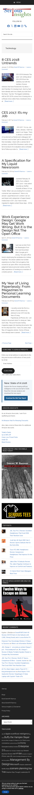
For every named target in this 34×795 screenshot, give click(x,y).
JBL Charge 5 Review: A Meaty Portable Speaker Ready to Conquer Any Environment (16, 652)
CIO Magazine (16, 740)
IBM (20, 754)
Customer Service (13, 743)
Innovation (24, 754)
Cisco (24, 740)
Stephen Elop (10, 772)
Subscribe (8, 371)
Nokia (8, 769)
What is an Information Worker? (22, 643)
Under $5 (5, 440)
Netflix (4, 769)
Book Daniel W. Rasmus (9, 698)
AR (11, 734)
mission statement (25, 764)
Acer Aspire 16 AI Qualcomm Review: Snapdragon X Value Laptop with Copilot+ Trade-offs (16, 674)
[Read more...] (9, 101)
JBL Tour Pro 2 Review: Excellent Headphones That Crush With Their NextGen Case (21, 533)
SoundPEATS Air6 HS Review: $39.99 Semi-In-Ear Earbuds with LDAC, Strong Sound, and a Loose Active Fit (16, 635)
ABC (3, 734)
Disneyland (5, 747)
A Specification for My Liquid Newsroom (16, 163)
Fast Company (12, 750)
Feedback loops (19, 750)
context (28, 740)
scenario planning (19, 768)
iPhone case (6, 756)
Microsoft (14, 764)
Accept (5, 792)
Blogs (3, 694)
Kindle (14, 756)
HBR (14, 754)
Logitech (8, 760)
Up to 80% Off (6, 435)
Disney (23, 743)
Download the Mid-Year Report (16, 398)
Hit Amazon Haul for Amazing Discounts (15, 420)
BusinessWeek (5, 740)
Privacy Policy (6, 710)
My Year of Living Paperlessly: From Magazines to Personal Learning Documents (16, 290)
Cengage (11, 740)
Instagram (29, 754)
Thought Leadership (21, 772)
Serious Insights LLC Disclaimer (11, 706)
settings (21, 788)
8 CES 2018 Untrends (10, 61)
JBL (11, 756)
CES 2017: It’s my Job (15, 114)
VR (29, 772)
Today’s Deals (6, 432)
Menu (18, 2)
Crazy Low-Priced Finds (10, 437)
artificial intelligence (20, 734)
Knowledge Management (21, 756)
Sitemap (4, 689)
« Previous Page (6, 343)
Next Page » (28, 343)
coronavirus (5, 743)
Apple (8, 734)
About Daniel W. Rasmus (9, 703)
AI (4, 734)
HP (17, 754)
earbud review (13, 747)
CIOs (21, 740)
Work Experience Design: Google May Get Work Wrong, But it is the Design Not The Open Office (17, 225)
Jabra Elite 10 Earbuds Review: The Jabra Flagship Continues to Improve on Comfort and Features (21, 564)
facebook (7, 750)
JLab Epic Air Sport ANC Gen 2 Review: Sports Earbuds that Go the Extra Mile (20, 542)
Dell (19, 743)
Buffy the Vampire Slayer (16, 737)
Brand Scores (6, 442)
